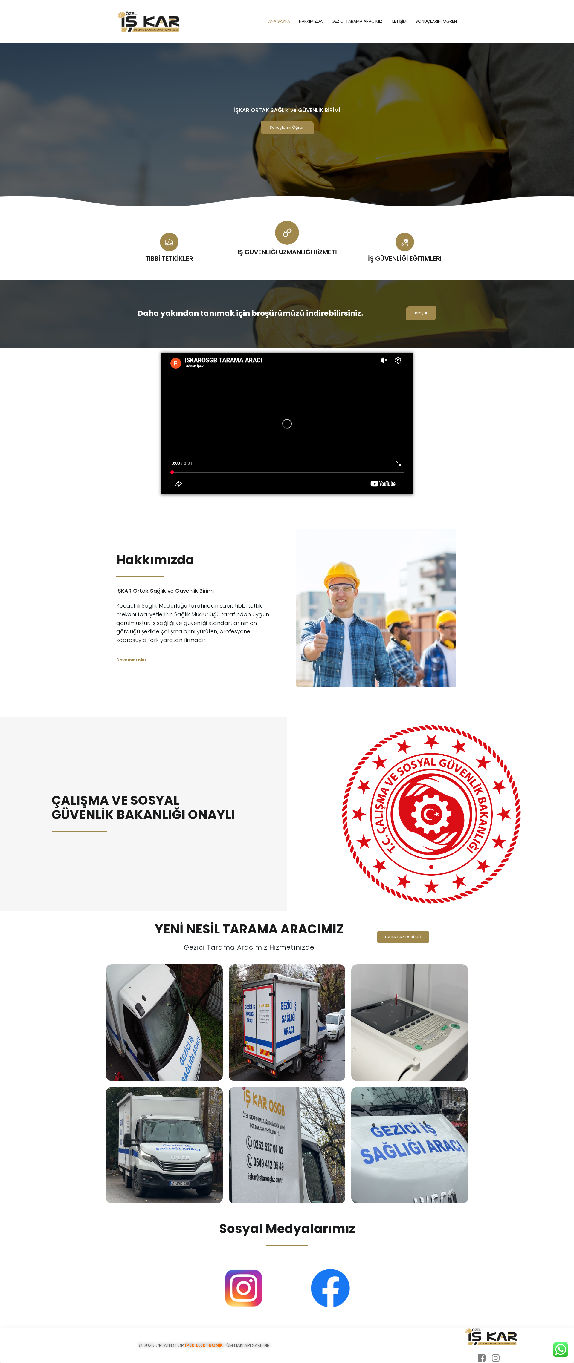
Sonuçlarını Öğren (436, 21)
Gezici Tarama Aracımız (357, 21)
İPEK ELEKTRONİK (203, 1345)
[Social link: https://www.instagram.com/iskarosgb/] (498, 1358)
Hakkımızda (311, 21)
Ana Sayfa (279, 21)
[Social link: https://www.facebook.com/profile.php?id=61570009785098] (484, 1358)
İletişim (399, 21)
